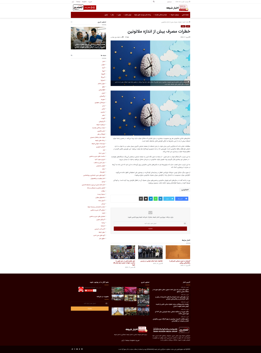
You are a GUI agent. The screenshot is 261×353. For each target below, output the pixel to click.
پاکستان (102, 96)
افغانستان (102, 90)
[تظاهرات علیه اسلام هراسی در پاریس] (150, 252)
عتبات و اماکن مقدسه (161, 15)
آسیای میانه (101, 200)
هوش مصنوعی (100, 166)
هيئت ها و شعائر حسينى (97, 137)
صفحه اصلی (185, 15)
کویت (103, 118)
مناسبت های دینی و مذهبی (97, 156)
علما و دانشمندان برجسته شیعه (96, 207)
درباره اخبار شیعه (142, 335)
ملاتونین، (184, 189)
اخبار (184, 22)
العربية (90, 2)
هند (104, 150)
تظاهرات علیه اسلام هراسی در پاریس (151, 261)
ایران (103, 93)
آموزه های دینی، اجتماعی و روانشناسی (94, 175)
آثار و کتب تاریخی (100, 229)
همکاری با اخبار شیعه (120, 335)
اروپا (103, 71)
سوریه (103, 99)
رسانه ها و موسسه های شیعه (142, 15)
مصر (103, 115)
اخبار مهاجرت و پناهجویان (98, 178)
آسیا (103, 68)
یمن (103, 106)
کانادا (103, 213)
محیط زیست (101, 194)
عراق (103, 87)
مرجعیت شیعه (175, 15)
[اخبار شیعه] (175, 8)
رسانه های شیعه (100, 140)
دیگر (113, 15)
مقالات (103, 191)
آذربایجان (102, 121)
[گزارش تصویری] (143, 301)
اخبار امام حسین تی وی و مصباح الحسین (93, 185)
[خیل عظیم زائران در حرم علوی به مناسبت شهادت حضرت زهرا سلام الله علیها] (123, 252)
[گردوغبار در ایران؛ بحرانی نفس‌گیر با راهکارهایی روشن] (178, 252)
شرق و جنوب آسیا (100, 159)
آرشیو (106, 15)
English (84, 2)
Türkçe (78, 2)
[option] (88, 38)
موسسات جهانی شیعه (98, 144)
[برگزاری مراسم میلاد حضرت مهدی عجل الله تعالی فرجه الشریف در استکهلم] (130, 290)
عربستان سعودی (100, 102)
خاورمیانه (102, 172)
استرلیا (103, 80)
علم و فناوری (101, 131)
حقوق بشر (102, 238)
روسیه (103, 223)
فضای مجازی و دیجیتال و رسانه (96, 188)
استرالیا (103, 226)
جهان (119, 15)
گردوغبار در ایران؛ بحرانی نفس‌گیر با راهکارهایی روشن (179, 262)
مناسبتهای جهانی (100, 197)
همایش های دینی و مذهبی (97, 216)
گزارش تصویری (100, 147)
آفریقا (103, 74)
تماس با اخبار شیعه (132, 335)
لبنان (103, 109)
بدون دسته (102, 153)
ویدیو (103, 182)
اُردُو (73, 2)
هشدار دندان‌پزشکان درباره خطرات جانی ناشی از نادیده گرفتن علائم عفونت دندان (90, 45)
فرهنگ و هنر (101, 134)
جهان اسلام (128, 15)
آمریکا (103, 77)
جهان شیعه (102, 232)
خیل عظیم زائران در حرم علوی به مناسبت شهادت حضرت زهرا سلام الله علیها (124, 263)
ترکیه (103, 169)
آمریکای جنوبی (100, 219)
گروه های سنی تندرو (99, 235)
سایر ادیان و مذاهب (99, 163)
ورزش (103, 204)
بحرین (103, 112)
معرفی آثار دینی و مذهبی (98, 210)
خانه (187, 22)
